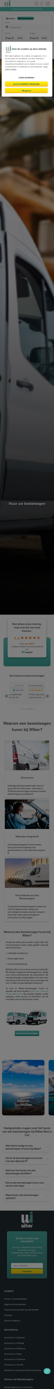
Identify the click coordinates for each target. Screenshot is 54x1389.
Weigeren (26, 91)
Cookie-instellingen (26, 77)
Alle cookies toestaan (26, 84)
